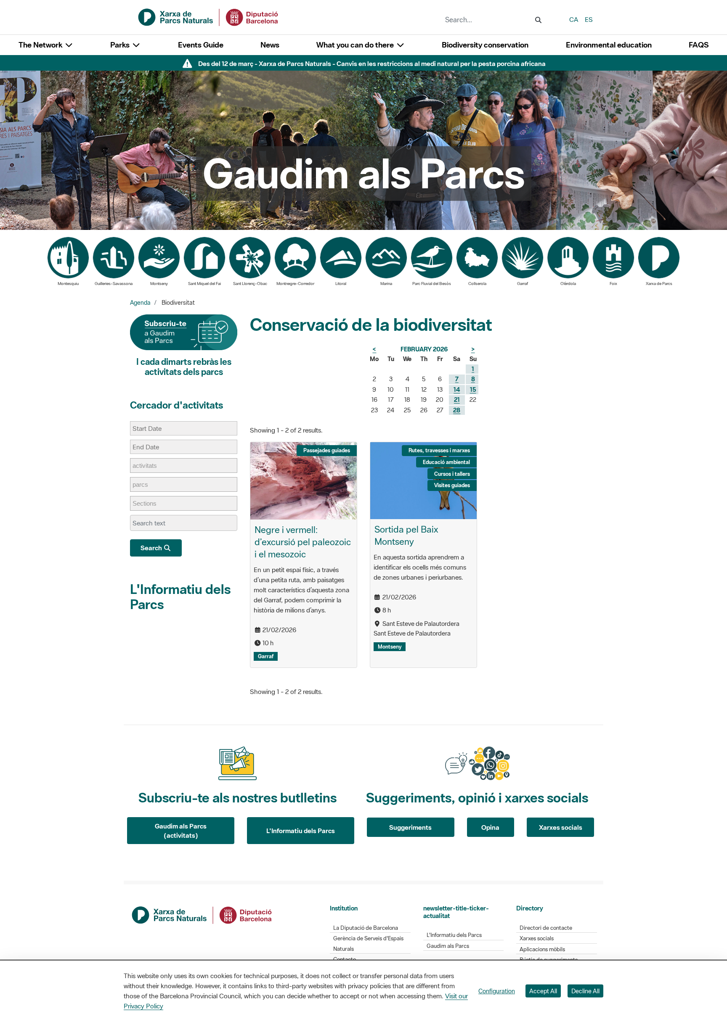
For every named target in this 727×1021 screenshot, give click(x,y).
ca (573, 19)
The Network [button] (41, 45)
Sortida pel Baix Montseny (406, 535)
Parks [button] (120, 45)
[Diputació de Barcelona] (202, 914)
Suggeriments (410, 827)
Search (152, 547)
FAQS (698, 45)
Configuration (496, 991)
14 (457, 389)
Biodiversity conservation (485, 45)
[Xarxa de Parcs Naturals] (208, 16)
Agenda (140, 302)
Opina (490, 827)
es (589, 19)
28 (456, 410)
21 (457, 400)
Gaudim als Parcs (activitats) (181, 831)
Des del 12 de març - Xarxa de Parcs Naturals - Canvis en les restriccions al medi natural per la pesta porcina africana (372, 63)
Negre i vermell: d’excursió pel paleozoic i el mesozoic (303, 542)
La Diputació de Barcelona (365, 927)
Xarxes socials (560, 827)
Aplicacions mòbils (542, 949)
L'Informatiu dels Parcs (180, 596)
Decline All (585, 991)
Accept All (543, 991)
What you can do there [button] (355, 45)
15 (473, 389)
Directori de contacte (546, 927)
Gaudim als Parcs (448, 946)
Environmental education (609, 45)
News (269, 45)
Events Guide (200, 45)
